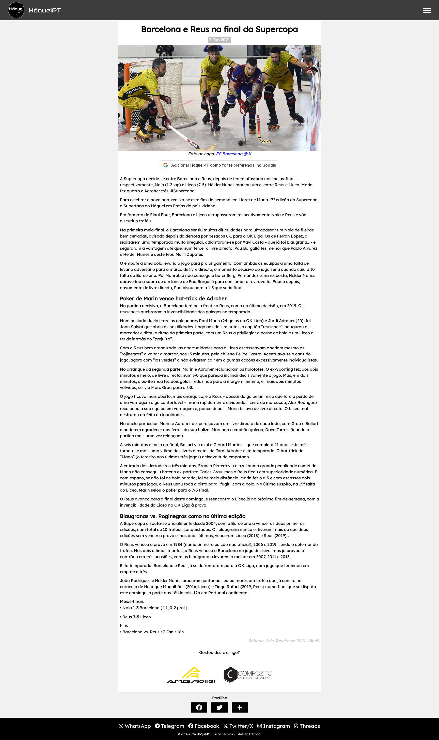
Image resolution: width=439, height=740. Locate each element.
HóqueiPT (204, 734)
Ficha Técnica (223, 734)
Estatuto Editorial (248, 734)
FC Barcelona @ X (233, 153)
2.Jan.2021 (219, 39)
